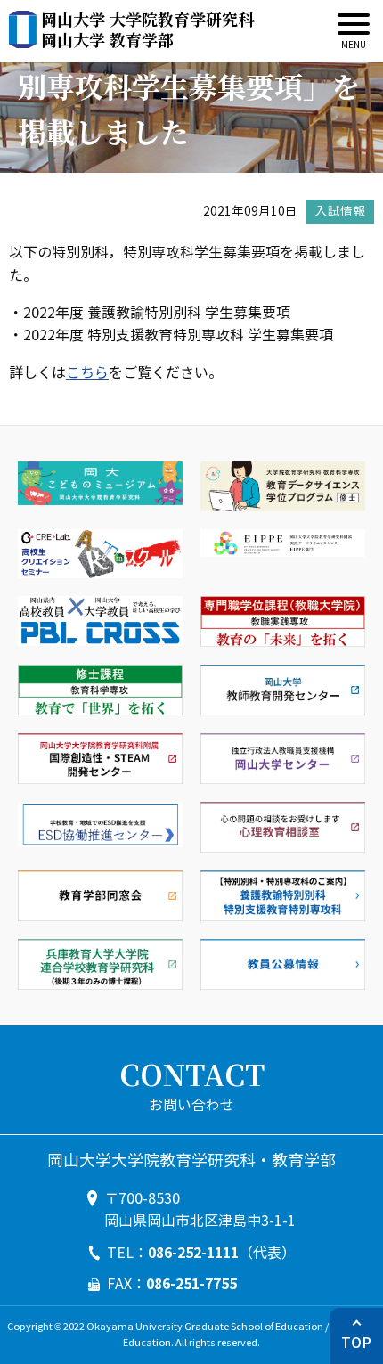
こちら (87, 372)
